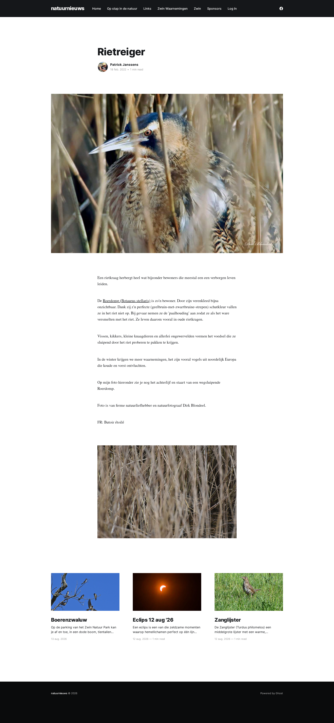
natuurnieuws (67, 8)
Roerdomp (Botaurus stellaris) (126, 300)
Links (147, 8)
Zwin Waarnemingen (173, 8)
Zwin (197, 8)
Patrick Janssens (124, 65)
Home (96, 8)
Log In (232, 8)
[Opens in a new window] (281, 8)
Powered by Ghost (271, 693)
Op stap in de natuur (122, 8)
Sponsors (214, 8)
